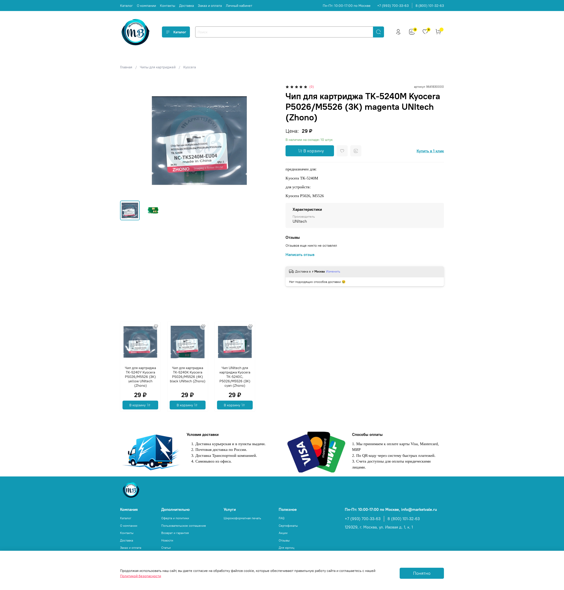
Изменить (333, 271)
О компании (146, 5)
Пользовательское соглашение (183, 526)
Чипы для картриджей (158, 67)
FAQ (281, 518)
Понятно (421, 573)
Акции (283, 533)
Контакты (167, 5)
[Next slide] (271, 140)
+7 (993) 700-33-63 (393, 5)
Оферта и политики (175, 518)
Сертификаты (288, 526)
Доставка (186, 5)
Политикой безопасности (140, 576)
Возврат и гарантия (175, 533)
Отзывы (284, 540)
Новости (167, 540)
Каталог (126, 5)
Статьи (166, 548)
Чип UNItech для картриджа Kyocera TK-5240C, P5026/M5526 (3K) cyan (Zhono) (234, 377)
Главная (126, 67)
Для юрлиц (286, 548)
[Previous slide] (127, 140)
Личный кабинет (239, 5)
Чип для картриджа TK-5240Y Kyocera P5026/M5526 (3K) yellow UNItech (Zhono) (140, 377)
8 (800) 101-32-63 (430, 5)
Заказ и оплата (210, 5)
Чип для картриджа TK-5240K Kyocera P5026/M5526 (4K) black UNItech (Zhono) (187, 374)
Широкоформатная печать (242, 518)
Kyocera (189, 67)
